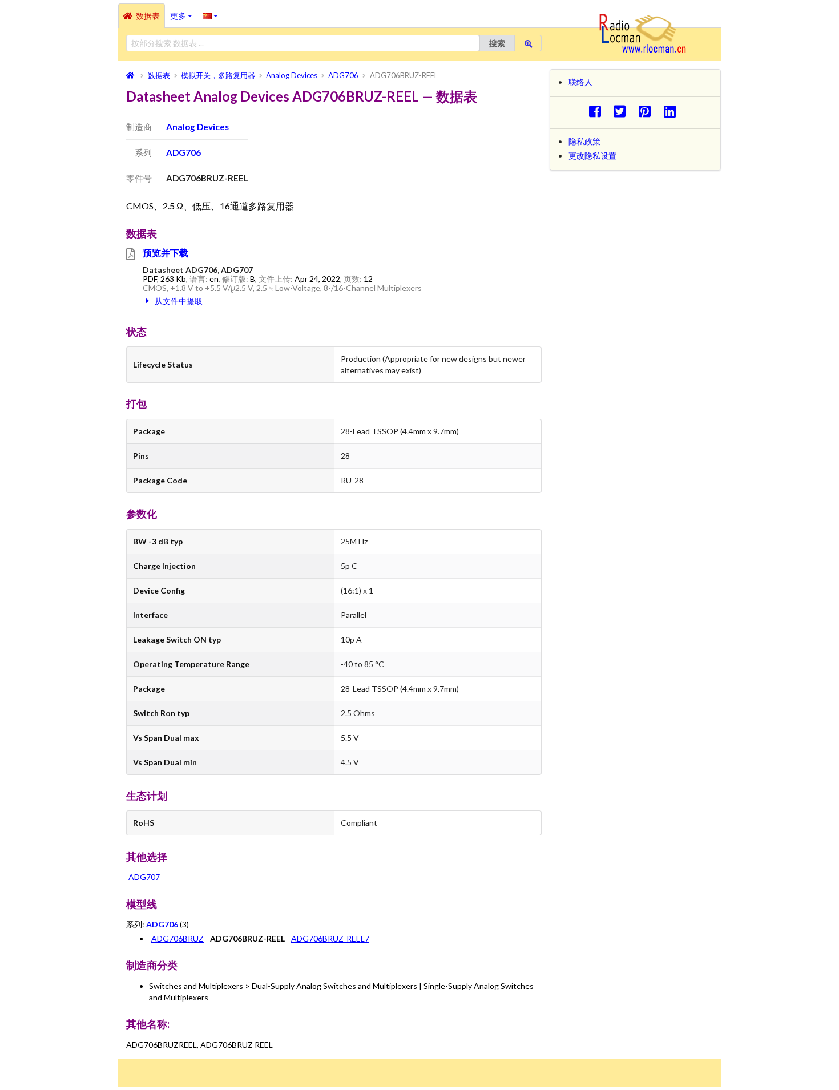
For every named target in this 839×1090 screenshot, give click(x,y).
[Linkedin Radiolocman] (672, 111)
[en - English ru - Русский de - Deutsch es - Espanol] (210, 15)
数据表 (148, 16)
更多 (183, 12)
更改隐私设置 (592, 155)
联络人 (580, 82)
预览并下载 (165, 252)
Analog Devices (197, 127)
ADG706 (183, 152)
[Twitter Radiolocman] (623, 111)
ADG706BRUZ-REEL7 (330, 938)
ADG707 (144, 877)
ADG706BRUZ (177, 938)
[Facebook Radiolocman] (598, 111)
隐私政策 (584, 141)
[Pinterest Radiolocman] (648, 111)
